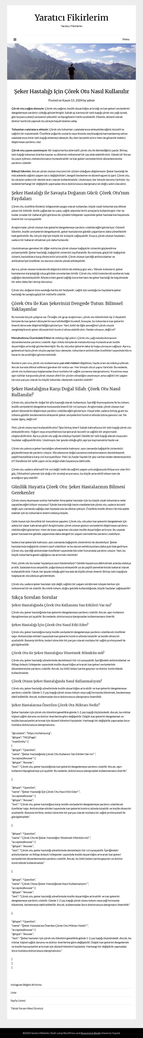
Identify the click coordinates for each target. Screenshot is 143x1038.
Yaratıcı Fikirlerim (71, 17)
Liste (13, 992)
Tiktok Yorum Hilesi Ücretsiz (27, 1008)
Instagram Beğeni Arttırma (26, 984)
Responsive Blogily (91, 1033)
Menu (125, 39)
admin (91, 100)
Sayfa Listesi (18, 1000)
